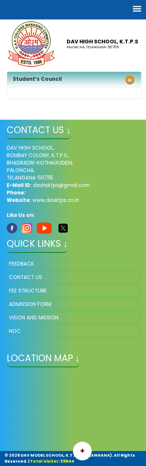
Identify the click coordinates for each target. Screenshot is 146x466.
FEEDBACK (21, 263)
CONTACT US (25, 277)
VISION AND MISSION (33, 317)
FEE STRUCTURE (28, 290)
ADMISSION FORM (30, 304)
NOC (15, 331)
